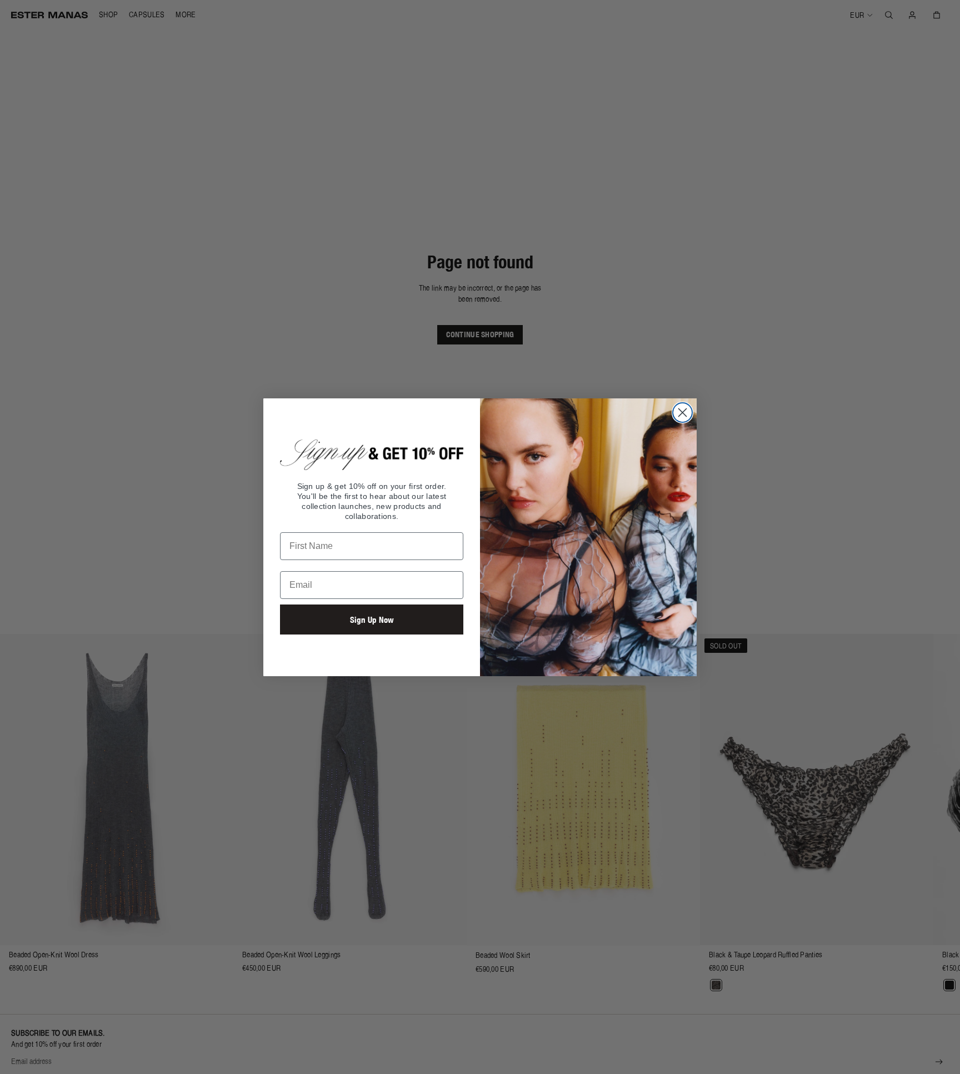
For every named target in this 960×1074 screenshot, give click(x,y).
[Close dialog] (682, 412)
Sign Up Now (372, 620)
